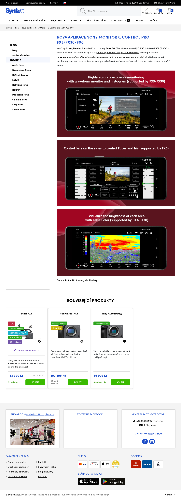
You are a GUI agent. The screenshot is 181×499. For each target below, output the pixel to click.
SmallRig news (19, 99)
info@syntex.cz (150, 425)
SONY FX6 (27, 313)
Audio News (18, 65)
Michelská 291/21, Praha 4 (40, 414)
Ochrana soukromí (17, 476)
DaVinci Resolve (20, 74)
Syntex (9, 27)
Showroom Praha (47, 466)
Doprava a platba (17, 462)
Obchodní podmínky (18, 466)
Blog (17, 27)
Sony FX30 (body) (112, 313)
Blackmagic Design (22, 70)
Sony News (17, 104)
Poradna (42, 476)
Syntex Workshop (21, 55)
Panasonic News (20, 94)
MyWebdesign (101, 494)
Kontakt (54, 2)
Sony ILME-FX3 (69, 313)
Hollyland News (20, 84)
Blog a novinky (45, 471)
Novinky (15, 60)
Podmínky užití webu (18, 471)
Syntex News (18, 109)
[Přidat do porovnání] (39, 341)
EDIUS (15, 79)
